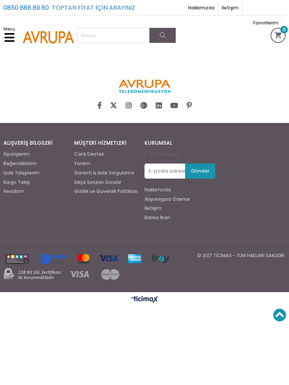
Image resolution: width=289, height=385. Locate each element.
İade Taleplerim (21, 173)
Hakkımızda (201, 8)
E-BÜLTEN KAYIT (162, 154)
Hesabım (13, 191)
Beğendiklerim (20, 163)
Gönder (200, 170)
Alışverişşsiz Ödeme (167, 199)
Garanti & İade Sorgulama (104, 173)
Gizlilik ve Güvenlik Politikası (106, 191)
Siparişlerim (16, 154)
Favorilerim (265, 23)
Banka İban (157, 217)
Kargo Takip (16, 182)
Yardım (82, 163)
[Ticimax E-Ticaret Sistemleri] (144, 299)
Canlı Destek (89, 154)
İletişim (230, 8)
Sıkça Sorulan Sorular (97, 182)
